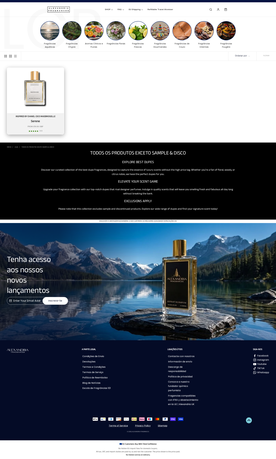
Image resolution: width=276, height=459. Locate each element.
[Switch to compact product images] (15, 56)
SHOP (107, 9)
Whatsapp (263, 372)
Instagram (263, 360)
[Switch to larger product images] (5, 56)
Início (9, 147)
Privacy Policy (143, 425)
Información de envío (180, 361)
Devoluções (88, 361)
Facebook (263, 355)
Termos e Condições (94, 367)
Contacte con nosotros (181, 356)
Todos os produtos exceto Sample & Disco (38, 147)
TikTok (260, 368)
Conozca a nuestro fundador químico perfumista (178, 386)
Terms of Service (118, 425)
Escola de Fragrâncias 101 (96, 388)
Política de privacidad (180, 376)
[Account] (218, 9)
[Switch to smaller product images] (10, 56)
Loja (16, 147)
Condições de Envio (93, 356)
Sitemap (162, 425)
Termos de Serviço (92, 372)
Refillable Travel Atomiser (160, 9)
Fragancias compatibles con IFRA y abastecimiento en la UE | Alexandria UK (183, 400)
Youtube (262, 364)
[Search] (211, 9)
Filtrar (266, 56)
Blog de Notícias (91, 383)
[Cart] (226, 9)
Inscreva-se (55, 300)
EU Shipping (135, 9)
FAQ (119, 9)
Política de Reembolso (95, 377)
